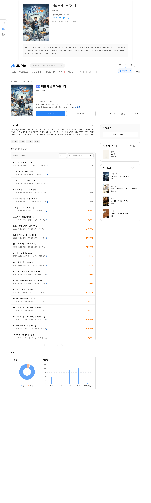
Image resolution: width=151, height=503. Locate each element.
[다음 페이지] (57, 345)
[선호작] (125, 65)
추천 (125, 114)
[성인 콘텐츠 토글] (138, 72)
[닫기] (130, 71)
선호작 (3, 34)
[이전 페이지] (49, 345)
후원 (114, 114)
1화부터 (23, 155)
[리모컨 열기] (3, 23)
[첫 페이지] (44, 345)
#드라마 (14, 142)
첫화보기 (50, 114)
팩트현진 (41, 91)
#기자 (29, 142)
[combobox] (63, 155)
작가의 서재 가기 (119, 134)
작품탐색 (3, 29)
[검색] (62, 65)
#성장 (36, 142)
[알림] (131, 65)
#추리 (22, 142)
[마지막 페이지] (62, 345)
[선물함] (120, 65)
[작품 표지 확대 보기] (22, 100)
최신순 (15, 155)
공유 (136, 114)
